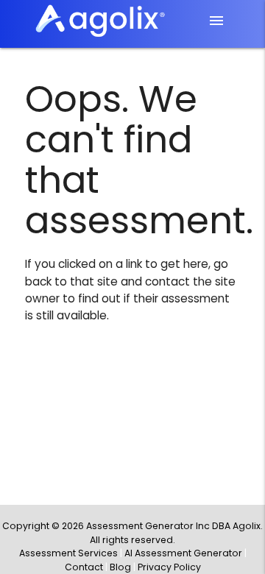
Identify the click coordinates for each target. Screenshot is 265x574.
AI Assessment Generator (183, 553)
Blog (120, 567)
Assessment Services (68, 553)
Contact (84, 567)
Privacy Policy (169, 567)
